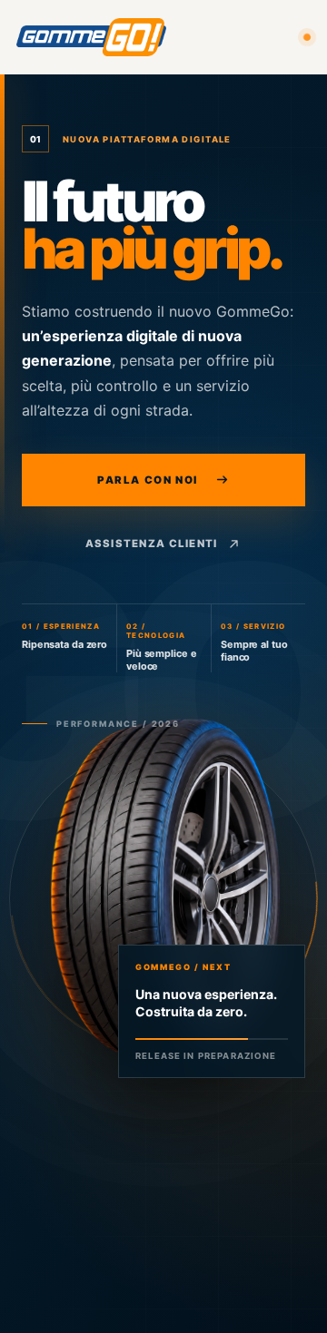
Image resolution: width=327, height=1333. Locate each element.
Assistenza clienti (151, 543)
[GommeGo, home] (91, 36)
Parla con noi (147, 480)
